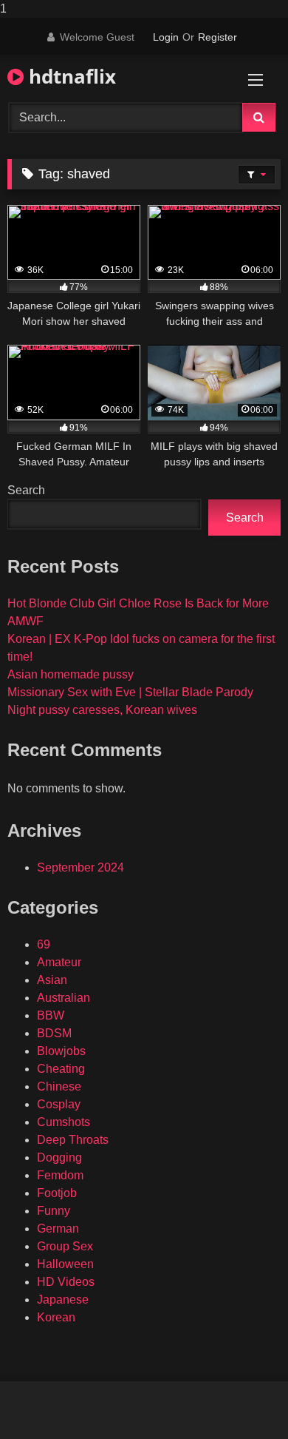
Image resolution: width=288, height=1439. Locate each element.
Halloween (65, 1264)
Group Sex (65, 1246)
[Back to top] (242, 1397)
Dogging (59, 1157)
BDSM (54, 1033)
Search (26, 490)
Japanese (63, 1299)
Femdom (60, 1175)
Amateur (59, 962)
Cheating (61, 1068)
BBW (50, 1015)
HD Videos (66, 1281)
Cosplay (58, 1104)
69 (43, 944)
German (58, 1228)
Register (217, 37)
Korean (56, 1317)
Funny (53, 1210)
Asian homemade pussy (70, 674)
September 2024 (80, 867)
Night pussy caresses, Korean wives (102, 710)
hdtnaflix (70, 76)
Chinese (59, 1086)
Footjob (57, 1193)
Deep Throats (73, 1139)
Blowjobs (61, 1051)
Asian (52, 980)
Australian (63, 997)
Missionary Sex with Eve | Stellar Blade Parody (130, 692)
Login (166, 37)
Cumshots (63, 1122)
